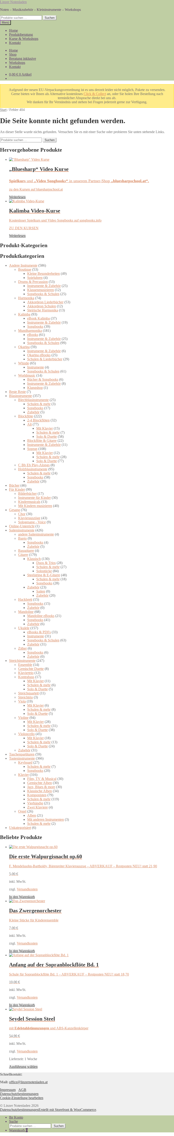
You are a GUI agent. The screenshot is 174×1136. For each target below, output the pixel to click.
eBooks (32, 335)
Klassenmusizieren (40, 290)
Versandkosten (27, 889)
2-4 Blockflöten (38, 420)
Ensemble (25, 665)
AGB (22, 1090)
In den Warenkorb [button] (22, 897)
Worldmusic (26, 375)
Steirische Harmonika (42, 310)
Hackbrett (25, 599)
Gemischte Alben (39, 783)
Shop (13, 54)
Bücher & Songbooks (42, 379)
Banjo (22, 538)
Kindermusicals (29, 502)
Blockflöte (25, 416)
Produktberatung (21, 34)
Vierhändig (35, 803)
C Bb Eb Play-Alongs (34, 465)
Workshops (17, 63)
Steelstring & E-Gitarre (43, 575)
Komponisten (36, 795)
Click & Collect (95, 94)
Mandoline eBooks (40, 616)
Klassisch (34, 559)
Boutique (24, 269)
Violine (23, 718)
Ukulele (23, 628)
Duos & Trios (46, 563)
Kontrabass (26, 677)
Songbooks (35, 326)
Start (3, 110)
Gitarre (23, 555)
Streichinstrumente (22, 660)
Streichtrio (25, 697)
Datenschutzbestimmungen (19, 1094)
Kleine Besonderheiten (43, 273)
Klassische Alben (39, 791)
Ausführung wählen (23, 1067)
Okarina (24, 347)
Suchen (50, 17)
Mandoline (26, 612)
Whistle (23, 363)
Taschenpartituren (21, 754)
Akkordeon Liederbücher (45, 302)
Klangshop (35, 388)
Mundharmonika (30, 330)
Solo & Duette (46, 436)
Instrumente (35, 367)
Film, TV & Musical (41, 779)
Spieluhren (35, 278)
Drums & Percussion (33, 282)
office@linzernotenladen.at (28, 1082)
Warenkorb (18, 1130)
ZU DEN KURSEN (24, 228)
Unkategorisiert (20, 828)
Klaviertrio (26, 673)
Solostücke (44, 571)
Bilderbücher (27, 493)
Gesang (14, 510)
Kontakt (15, 43)
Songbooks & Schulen (43, 294)
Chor (21, 514)
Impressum (8, 1090)
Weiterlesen (17, 197)
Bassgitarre (26, 550)
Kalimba (24, 314)
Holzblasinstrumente (32, 469)
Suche (13, 1121)
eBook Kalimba (38, 318)
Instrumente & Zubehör (44, 286)
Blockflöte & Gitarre (42, 440)
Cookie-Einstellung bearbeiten (21, 1098)
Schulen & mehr (39, 404)
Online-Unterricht (21, 526)
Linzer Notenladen (13, 2)
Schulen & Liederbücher (44, 359)
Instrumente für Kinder (34, 498)
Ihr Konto (16, 1117)
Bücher (14, 485)
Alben (31, 815)
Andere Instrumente (23, 265)
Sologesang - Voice (32, 522)
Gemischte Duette (31, 669)
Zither (22, 648)
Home (13, 30)
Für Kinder (17, 489)
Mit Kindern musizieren (35, 506)
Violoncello (26, 734)
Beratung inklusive (22, 58)
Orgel (22, 811)
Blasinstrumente (20, 396)
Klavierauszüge (29, 518)
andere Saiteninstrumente (36, 534)
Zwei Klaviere (37, 807)
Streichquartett (28, 693)
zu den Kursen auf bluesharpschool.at (36, 189)
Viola (22, 701)
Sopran (32, 449)
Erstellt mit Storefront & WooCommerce (67, 1110)
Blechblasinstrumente (33, 400)
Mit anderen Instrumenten (45, 819)
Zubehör (33, 412)
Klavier (23, 775)
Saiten (40, 591)
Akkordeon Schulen (41, 306)
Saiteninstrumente (21, 530)
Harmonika (26, 298)
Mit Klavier (44, 428)
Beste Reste (17, 392)
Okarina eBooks (39, 355)
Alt (29, 424)
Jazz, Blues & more (41, 787)
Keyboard (25, 762)
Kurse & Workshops (23, 39)
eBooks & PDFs (39, 632)
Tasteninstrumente (22, 758)
